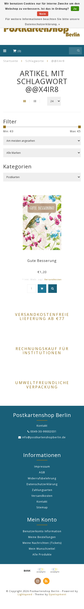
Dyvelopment (57, 594)
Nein (42, 13)
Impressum (42, 466)
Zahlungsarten (42, 490)
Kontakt (42, 501)
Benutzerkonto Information (42, 531)
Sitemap (42, 507)
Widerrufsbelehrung (42, 478)
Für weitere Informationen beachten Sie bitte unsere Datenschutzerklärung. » (42, 22)
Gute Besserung (42, 260)
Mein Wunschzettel (42, 549)
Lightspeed (25, 594)
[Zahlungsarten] (27, 570)
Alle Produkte (42, 554)
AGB (42, 472)
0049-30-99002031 (43, 431)
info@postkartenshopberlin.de (44, 437)
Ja (75, 8)
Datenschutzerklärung (42, 484)
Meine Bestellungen (42, 537)
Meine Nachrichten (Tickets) (42, 543)
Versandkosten (53, 279)
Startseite (10, 61)
